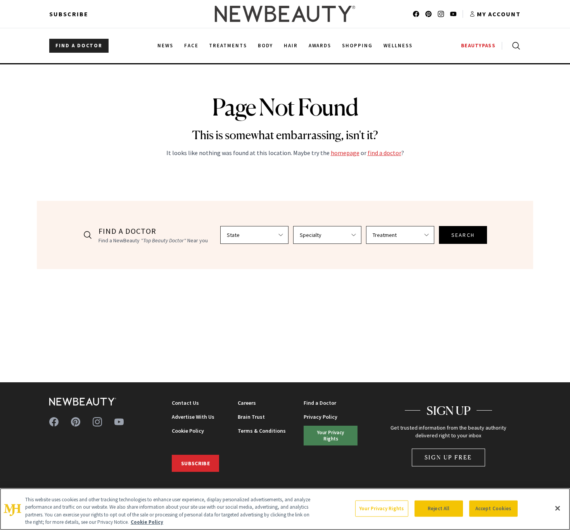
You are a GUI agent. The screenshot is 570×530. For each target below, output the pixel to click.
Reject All (438, 508)
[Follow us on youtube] (453, 14)
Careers (247, 402)
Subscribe (68, 14)
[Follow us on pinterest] (428, 14)
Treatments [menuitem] (228, 45)
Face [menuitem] (191, 45)
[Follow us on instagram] (441, 14)
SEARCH (463, 234)
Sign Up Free (449, 457)
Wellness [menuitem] (398, 45)
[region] (285, 509)
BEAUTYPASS (478, 45)
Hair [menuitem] (291, 45)
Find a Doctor (320, 402)
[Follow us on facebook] (416, 14)
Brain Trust (251, 416)
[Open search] (514, 46)
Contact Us (185, 402)
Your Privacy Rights (330, 435)
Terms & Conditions (262, 430)
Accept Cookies (493, 508)
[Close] (557, 508)
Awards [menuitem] (320, 45)
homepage (345, 153)
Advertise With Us (193, 416)
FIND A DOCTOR (78, 45)
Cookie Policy (188, 430)
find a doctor (384, 153)
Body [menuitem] (265, 45)
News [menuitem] (165, 45)
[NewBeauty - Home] (285, 14)
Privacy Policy (320, 416)
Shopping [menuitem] (357, 45)
